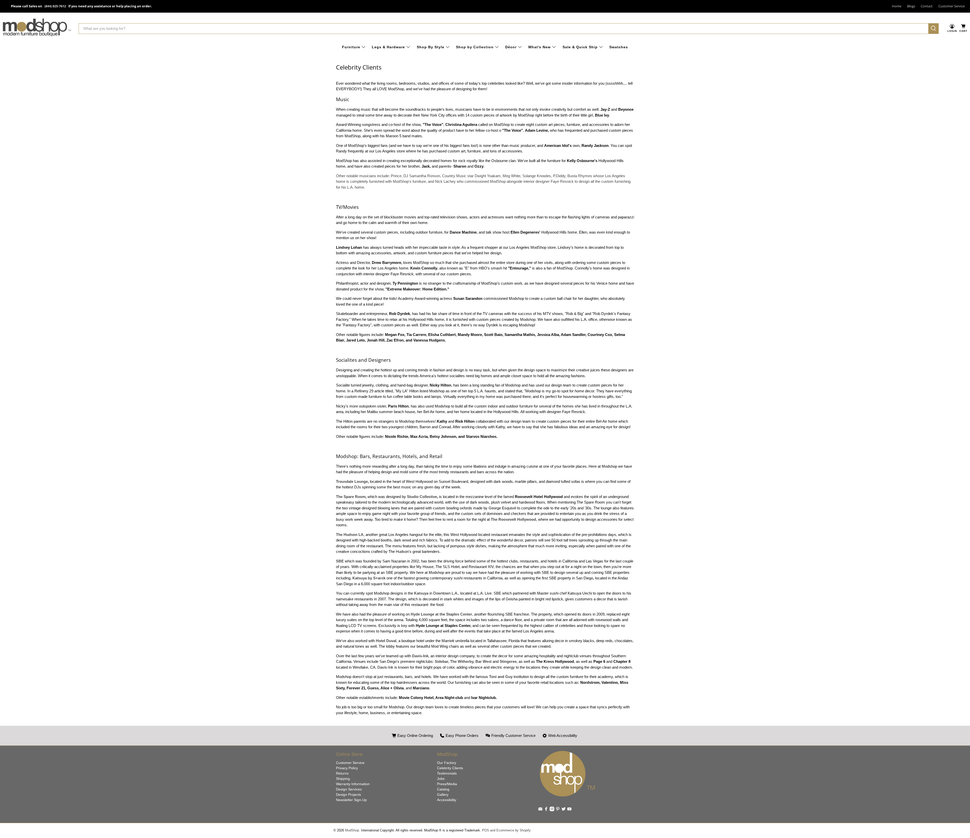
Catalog (443, 789)
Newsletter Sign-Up (351, 800)
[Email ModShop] (540, 810)
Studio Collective (422, 496)
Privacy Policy (347, 768)
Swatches (618, 47)
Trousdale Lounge (352, 481)
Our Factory (446, 763)
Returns (342, 773)
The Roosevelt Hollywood (513, 519)
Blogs (911, 6)
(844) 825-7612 (55, 6)
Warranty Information (353, 784)
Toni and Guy (501, 676)
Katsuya (421, 593)
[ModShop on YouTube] (569, 810)
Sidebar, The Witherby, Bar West (463, 661)
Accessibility (446, 800)
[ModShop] (37, 28)
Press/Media (447, 784)
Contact (927, 6)
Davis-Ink (420, 656)
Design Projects (348, 794)
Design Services (349, 789)
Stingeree (508, 661)
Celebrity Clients (450, 768)
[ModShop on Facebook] (546, 810)
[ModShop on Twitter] (563, 810)
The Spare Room (351, 496)
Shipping (343, 779)
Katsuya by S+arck (368, 578)
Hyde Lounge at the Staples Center (441, 614)
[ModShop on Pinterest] (557, 810)
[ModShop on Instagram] (552, 810)
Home (896, 6)
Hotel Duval (386, 641)
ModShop (352, 830)
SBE (340, 561)
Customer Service (951, 6)
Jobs (441, 779)
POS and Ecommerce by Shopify (506, 830)
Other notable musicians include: (483, 181)
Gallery (442, 794)
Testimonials (447, 773)
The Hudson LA (349, 534)
